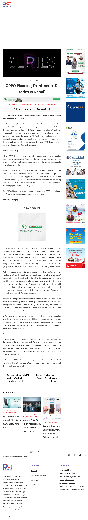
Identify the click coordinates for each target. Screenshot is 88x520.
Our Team (34, 480)
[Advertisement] (44, 27)
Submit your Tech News (67, 473)
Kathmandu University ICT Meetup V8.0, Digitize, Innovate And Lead (18, 378)
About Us (34, 471)
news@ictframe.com (67, 479)
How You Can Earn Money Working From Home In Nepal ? (46, 378)
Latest (11, 411)
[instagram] (79, 455)
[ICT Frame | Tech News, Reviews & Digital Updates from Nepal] (7, 6)
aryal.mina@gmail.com (67, 482)
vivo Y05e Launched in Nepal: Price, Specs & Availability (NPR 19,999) (12, 422)
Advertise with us (65, 470)
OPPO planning (23, 104)
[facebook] (74, 455)
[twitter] (69, 455)
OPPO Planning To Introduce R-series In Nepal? (32, 89)
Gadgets (5, 411)
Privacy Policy (35, 484)
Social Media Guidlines (38, 475)
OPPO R (31, 104)
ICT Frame (11, 104)
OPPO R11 (37, 104)
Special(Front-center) (10, 413)
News (15, 411)
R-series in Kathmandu (48, 104)
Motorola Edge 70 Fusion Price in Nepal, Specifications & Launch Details (32, 425)
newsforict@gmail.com (72, 476)
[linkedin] (85, 455)
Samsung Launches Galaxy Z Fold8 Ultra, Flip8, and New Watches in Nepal (51, 431)
